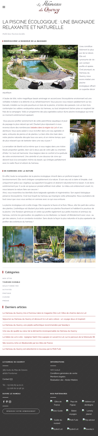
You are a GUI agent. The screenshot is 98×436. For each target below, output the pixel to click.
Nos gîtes (7, 278)
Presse (6, 301)
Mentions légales (57, 376)
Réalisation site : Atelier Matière (64, 380)
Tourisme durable (18, 34)
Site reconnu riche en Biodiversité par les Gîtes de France (28, 343)
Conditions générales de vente (63, 373)
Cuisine (6, 297)
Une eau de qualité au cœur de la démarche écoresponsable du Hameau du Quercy (40, 331)
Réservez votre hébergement (21, 411)
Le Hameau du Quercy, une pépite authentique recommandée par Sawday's (36, 325)
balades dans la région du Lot (44, 127)
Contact (6, 379)
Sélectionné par (11, 286)
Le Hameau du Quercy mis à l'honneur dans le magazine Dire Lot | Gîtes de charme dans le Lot (44, 313)
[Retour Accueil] (49, 7)
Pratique (7, 293)
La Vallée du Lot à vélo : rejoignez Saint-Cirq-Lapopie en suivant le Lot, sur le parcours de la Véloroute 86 (49, 337)
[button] (4, 7)
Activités (7, 289)
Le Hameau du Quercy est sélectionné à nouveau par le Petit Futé (32, 349)
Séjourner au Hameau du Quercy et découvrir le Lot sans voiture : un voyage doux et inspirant (44, 319)
